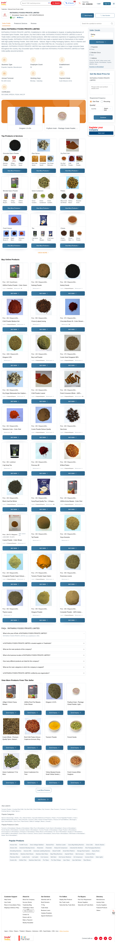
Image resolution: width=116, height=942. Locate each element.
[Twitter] (105, 938)
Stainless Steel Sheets (27, 854)
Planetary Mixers (15, 857)
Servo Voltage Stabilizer (37, 844)
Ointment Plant (90, 854)
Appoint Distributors (46, 915)
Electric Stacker (99, 844)
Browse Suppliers (83, 902)
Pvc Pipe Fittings (56, 860)
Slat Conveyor (80, 854)
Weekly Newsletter (28, 922)
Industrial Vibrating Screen (27, 847)
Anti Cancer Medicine (65, 857)
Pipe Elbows (87, 860)
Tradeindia (4, 9)
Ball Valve (53, 857)
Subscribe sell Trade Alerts (85, 905)
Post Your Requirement (84, 899)
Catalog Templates (46, 913)
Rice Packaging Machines (92, 847)
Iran (57, 931)
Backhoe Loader (61, 844)
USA (53, 931)
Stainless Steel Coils (35, 860)
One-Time (96, 101)
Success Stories (27, 902)
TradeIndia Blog (27, 905)
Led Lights (35, 857)
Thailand (21, 931)
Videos (98, 910)
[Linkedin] (101, 938)
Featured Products (101, 907)
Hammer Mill (27, 851)
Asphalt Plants (69, 854)
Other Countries (64, 931)
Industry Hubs (100, 902)
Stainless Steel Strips (42, 854)
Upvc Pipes (66, 860)
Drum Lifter (89, 844)
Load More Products (43, 790)
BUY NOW (14, 293)
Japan (6, 931)
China (11, 931)
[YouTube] (110, 938)
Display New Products (66, 899)
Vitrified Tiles (22, 860)
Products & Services (20, 23)
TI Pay (43, 905)
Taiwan (16, 931)
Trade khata (44, 907)
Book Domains (45, 902)
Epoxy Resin (95, 851)
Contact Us (26, 914)
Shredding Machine (15, 851)
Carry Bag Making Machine (76, 844)
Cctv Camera (44, 857)
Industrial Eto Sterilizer (76, 847)
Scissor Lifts (13, 847)
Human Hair (13, 844)
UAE (40, 931)
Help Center (7, 899)
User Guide (7, 902)
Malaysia (28, 931)
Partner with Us (27, 917)
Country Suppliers (101, 905)
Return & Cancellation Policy (12, 905)
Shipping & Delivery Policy (11, 907)
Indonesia (35, 931)
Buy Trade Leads (64, 902)
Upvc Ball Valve (76, 860)
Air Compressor (78, 857)
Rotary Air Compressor (60, 847)
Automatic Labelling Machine (42, 851)
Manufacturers (100, 899)
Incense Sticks (89, 857)
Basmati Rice (50, 844)
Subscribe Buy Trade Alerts (67, 905)
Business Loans (45, 910)
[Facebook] (96, 938)
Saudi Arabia (46, 931)
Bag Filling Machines (56, 854)
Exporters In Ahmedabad (96, 66)
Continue (103, 117)
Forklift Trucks (23, 844)
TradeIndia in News (28, 907)
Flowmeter (49, 847)
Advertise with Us (46, 899)
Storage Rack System (83, 851)
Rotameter (40, 847)
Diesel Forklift (56, 851)
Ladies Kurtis (26, 857)
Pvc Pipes (46, 860)
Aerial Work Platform (69, 851)
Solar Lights (99, 857)
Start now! (101, 133)
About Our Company (28, 899)
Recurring (107, 101)
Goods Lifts (13, 860)
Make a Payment (27, 920)
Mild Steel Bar (14, 854)
